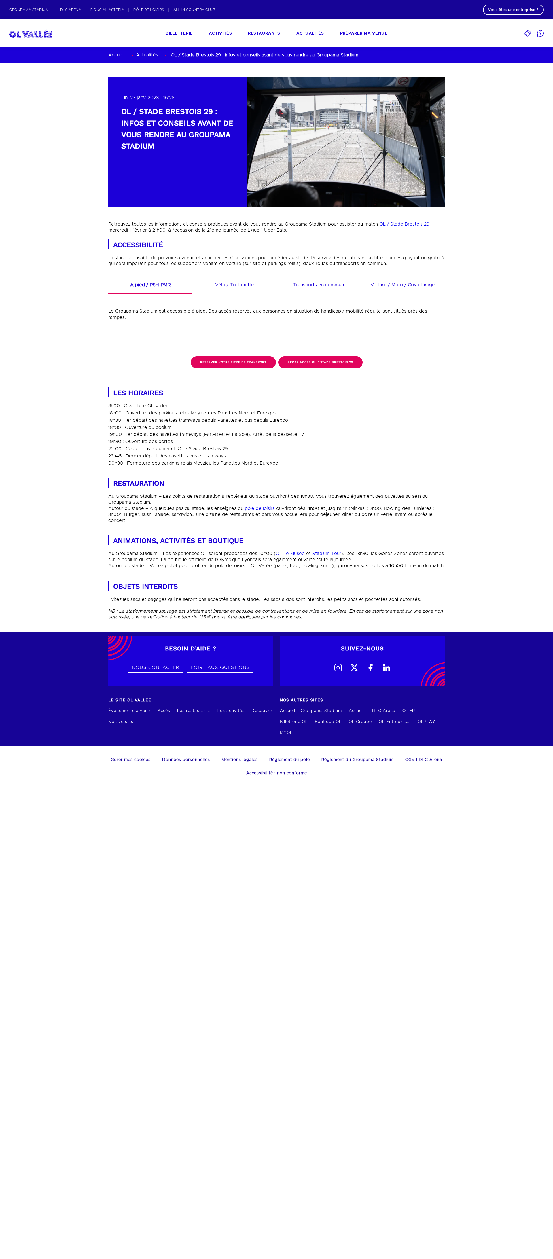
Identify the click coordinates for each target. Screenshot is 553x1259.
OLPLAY (426, 722)
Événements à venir (129, 711)
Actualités (310, 33)
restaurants (264, 33)
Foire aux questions (220, 667)
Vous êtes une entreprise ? (513, 10)
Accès (164, 711)
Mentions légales (239, 760)
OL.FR (408, 711)
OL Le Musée (290, 553)
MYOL (286, 733)
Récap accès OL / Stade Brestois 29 (320, 362)
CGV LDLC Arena (423, 760)
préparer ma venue (364, 33)
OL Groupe (360, 722)
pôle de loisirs (260, 508)
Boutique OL (328, 722)
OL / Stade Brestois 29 (404, 224)
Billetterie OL (294, 722)
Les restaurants (194, 711)
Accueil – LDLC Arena (372, 711)
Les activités (231, 711)
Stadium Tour (326, 553)
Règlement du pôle (289, 760)
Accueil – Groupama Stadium (311, 711)
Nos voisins (120, 722)
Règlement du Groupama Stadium (357, 760)
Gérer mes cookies (131, 760)
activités (220, 33)
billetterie (179, 33)
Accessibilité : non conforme (276, 773)
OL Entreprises (395, 722)
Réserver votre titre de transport (233, 362)
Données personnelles (186, 760)
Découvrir (261, 711)
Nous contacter (155, 667)
